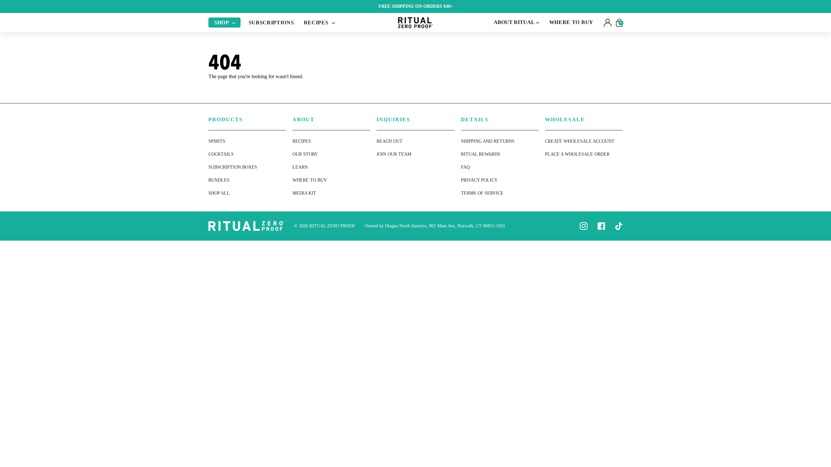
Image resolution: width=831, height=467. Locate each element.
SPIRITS (216, 141)
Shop (222, 22)
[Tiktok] (619, 225)
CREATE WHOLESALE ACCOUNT (579, 141)
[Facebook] (601, 225)
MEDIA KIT (304, 193)
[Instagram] (584, 225)
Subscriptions (271, 22)
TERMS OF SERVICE (482, 193)
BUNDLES (218, 180)
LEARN (300, 167)
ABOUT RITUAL (515, 22)
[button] (608, 23)
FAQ (465, 167)
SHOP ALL (219, 193)
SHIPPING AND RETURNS (488, 141)
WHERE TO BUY (571, 22)
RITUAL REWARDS (480, 154)
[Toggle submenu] (234, 23)
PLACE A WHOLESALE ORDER (577, 154)
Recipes (317, 22)
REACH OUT (390, 141)
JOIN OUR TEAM (394, 154)
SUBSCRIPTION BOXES (232, 167)
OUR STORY (305, 154)
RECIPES (301, 141)
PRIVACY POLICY (479, 180)
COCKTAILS (221, 154)
